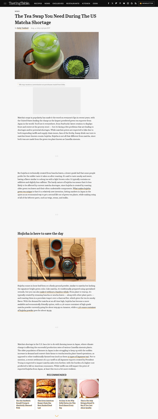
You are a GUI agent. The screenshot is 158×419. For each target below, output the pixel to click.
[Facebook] (108, 4)
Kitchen (86, 3)
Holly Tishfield (22, 28)
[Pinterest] (120, 4)
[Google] (132, 4)
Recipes (38, 3)
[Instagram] (128, 4)
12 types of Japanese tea (78, 356)
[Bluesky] (124, 4)
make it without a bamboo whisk (54, 291)
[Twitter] (112, 4)
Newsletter (147, 3)
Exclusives (58, 3)
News (47, 3)
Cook (95, 3)
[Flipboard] (116, 4)
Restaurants (72, 3)
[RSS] (136, 4)
